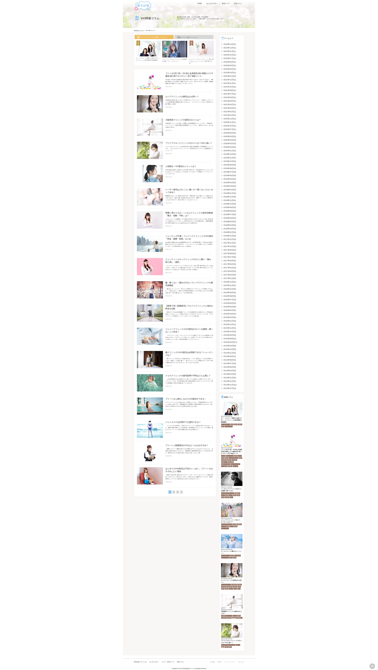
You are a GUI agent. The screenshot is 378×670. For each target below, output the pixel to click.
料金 (227, 457)
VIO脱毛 (235, 460)
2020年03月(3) (229, 143)
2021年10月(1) (229, 87)
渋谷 (234, 524)
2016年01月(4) (229, 321)
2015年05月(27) (230, 342)
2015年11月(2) (229, 328)
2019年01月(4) (229, 193)
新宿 (226, 647)
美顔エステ (224, 462)
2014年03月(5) (229, 370)
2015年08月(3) (229, 339)
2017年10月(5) (229, 246)
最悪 (238, 495)
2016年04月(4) (229, 310)
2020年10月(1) (229, 126)
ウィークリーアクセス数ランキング (152, 37)
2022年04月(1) (229, 69)
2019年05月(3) (229, 179)
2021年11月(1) (229, 83)
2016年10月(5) (229, 289)
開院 (230, 647)
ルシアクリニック (226, 584)
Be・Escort (237, 555)
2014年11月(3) (229, 353)
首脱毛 (235, 586)
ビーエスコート (225, 424)
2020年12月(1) (229, 119)
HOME (199, 3)
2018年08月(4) (229, 211)
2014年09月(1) (229, 356)
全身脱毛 (224, 460)
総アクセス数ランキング (188, 37)
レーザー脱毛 (225, 526)
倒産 (232, 424)
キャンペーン (230, 455)
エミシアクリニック (227, 524)
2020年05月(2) (229, 136)
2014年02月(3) (229, 374)
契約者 (240, 424)
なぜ (235, 588)
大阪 (237, 617)
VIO (233, 617)
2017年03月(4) (229, 271)
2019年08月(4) (229, 168)
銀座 (227, 588)
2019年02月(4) (229, 190)
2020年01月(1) (229, 151)
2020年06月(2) (229, 133)
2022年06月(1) (229, 62)
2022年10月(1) (229, 55)
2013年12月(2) (229, 381)
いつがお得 (224, 466)
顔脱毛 (229, 460)
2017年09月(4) (229, 250)
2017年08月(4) (229, 253)
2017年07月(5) (229, 257)
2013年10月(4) (229, 388)
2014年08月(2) (229, 360)
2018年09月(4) (229, 207)
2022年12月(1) (229, 48)
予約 (231, 557)
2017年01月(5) (229, 278)
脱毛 (240, 457)
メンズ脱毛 (224, 495)
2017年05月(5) (229, 264)
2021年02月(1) (229, 112)
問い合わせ (241, 662)
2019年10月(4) (229, 161)
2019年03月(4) (229, 186)
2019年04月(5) (229, 182)
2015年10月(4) (229, 331)
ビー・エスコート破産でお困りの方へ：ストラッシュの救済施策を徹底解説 (231, 420)
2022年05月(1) (229, 65)
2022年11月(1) (229, 51)
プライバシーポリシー (230, 662)
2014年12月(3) (229, 349)
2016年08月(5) (229, 296)
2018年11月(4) (229, 200)
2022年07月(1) (229, 58)
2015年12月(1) (229, 324)
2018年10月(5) (229, 204)
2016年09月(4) (229, 292)
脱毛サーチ (226, 3)
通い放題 (231, 462)
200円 (230, 466)
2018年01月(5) (229, 236)
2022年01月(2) (229, 76)
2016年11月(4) (229, 285)
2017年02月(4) (229, 275)
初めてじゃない (225, 464)
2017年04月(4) (229, 268)
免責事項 (219, 662)
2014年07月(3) (229, 363)
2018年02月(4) (229, 232)
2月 (235, 455)
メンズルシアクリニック (228, 493)
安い (231, 497)
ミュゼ (223, 455)
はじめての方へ (211, 3)
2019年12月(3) (229, 154)
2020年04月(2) (229, 140)
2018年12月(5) (229, 197)
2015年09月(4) (229, 335)
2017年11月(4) (229, 243)
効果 (223, 457)
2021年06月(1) (229, 97)
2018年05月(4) (229, 222)
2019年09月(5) (229, 165)
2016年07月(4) (229, 300)
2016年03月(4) (229, 314)
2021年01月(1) (229, 115)
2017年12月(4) (229, 239)
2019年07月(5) (229, 172)
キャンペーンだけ (235, 464)
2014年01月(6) (229, 378)
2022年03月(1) (229, 73)
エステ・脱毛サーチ (168, 662)
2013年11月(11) (230, 385)
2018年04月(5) (229, 225)
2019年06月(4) (229, 175)
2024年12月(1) (229, 44)
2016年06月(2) (229, 303)
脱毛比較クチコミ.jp (140, 662)
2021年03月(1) (229, 108)
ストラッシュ (229, 426)
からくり (235, 466)
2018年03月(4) (229, 229)
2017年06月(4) (229, 261)
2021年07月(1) (229, 94)
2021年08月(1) (229, 90)
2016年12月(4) (229, 282)
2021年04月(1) (229, 104)
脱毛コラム (238, 3)
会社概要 (212, 662)
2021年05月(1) (229, 101)
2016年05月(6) (229, 307)
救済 (223, 426)
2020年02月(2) (229, 147)
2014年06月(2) (229, 367)
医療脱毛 (237, 493)
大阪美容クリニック (227, 615)
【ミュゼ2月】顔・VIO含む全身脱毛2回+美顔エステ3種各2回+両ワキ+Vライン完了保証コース (231, 451)
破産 (236, 424)
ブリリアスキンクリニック (228, 644)
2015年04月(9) (229, 346)
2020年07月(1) (229, 129)
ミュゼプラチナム (233, 457)
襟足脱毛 (229, 586)
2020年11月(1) (229, 122)
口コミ (239, 455)
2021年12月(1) (229, 80)
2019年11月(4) (229, 158)
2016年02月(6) (229, 317)
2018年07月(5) (229, 214)
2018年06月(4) (229, 218)
